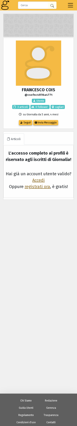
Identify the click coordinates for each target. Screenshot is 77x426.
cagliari (59, 107)
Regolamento (26, 415)
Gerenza (51, 407)
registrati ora (37, 186)
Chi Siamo (26, 400)
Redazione (51, 400)
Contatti (51, 422)
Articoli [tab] (15, 139)
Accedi (38, 180)
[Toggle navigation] (70, 5)
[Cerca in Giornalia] (52, 5)
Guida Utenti (26, 407)
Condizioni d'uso (26, 422)
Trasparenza (51, 415)
